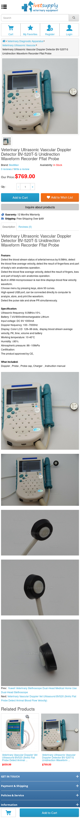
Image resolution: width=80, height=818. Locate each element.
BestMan (14, 165)
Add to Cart (49, 812)
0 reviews (6, 169)
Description (8, 226)
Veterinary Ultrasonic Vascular (19, 45)
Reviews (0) (25, 226)
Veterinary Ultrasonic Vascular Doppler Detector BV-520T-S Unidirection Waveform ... (58, 757)
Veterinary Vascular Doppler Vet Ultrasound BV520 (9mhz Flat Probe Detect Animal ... (19, 757)
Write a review (21, 169)
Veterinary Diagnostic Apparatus (25, 41)
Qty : (4, 186)
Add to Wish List (62, 197)
